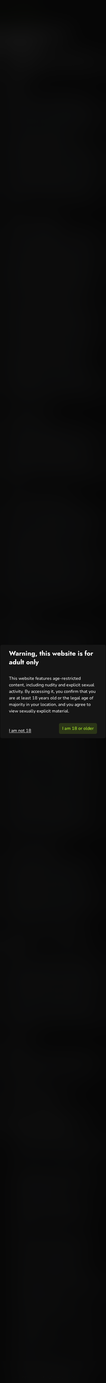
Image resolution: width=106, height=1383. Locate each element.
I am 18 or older (78, 728)
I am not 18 (20, 731)
